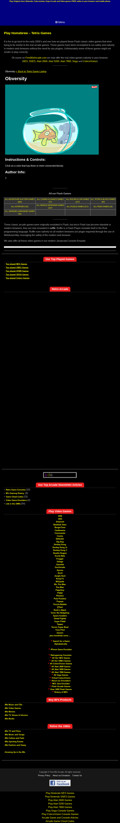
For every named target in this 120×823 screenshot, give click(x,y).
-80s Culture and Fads (14, 738)
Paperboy (60, 590)
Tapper (60, 624)
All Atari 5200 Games (61, 669)
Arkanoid (60, 522)
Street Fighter (60, 618)
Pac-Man (60, 587)
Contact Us (77, 775)
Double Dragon (60, 553)
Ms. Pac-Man (60, 584)
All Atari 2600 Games (61, 666)
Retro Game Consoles (16, 490)
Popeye (60, 601)
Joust (60, 573)
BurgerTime (60, 527)
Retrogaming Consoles (61, 655)
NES (25, 61)
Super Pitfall (60, 621)
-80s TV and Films (12, 731)
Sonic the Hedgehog (60, 613)
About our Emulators (61, 681)
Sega (75, 61)
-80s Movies (9, 712)
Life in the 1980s (13, 504)
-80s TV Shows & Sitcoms (16, 715)
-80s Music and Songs (14, 735)
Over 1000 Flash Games (61, 689)
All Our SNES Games (61, 661)
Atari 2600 (42, 61)
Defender (60, 539)
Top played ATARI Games (17, 271)
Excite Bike (60, 556)
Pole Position (60, 599)
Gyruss (60, 570)
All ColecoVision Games (61, 664)
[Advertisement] (60, 11)
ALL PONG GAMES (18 (103, 207)
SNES (32, 61)
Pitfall (60, 593)
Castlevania (60, 530)
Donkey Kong (60, 544)
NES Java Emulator (61, 684)
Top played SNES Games (17, 267)
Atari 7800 (65, 61)
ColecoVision (90, 61)
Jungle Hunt (59, 576)
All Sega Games (61, 675)
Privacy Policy (44, 775)
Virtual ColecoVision (61, 678)
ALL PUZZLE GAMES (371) (78, 207)
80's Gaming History (15, 493)
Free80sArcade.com (36, 58)
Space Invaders (60, 616)
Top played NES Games (16, 264)
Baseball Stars (59, 525)
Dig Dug (60, 542)
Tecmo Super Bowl (59, 627)
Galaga (60, 561)
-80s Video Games (12, 708)
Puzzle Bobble (60, 604)
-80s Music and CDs (13, 705)
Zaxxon (60, 633)
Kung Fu (60, 579)
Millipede (60, 581)
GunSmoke (60, 567)
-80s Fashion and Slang (15, 745)
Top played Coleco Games (17, 278)
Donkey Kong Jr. (60, 547)
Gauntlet (60, 564)
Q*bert (60, 607)
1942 (60, 516)
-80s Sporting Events (13, 742)
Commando (60, 533)
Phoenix (60, 596)
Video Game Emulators (16, 500)
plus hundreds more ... (60, 636)
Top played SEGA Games (17, 274)
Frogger (60, 559)
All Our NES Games (61, 658)
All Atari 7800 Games (61, 672)
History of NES (61, 692)
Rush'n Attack (60, 610)
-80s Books (9, 719)
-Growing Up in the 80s (14, 752)
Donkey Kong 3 (60, 550)
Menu (61, 22)
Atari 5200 (54, 61)
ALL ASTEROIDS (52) (19, 207)
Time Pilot (60, 630)
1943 (60, 519)
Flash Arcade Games (61, 686)
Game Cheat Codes (14, 497)
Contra (60, 536)
